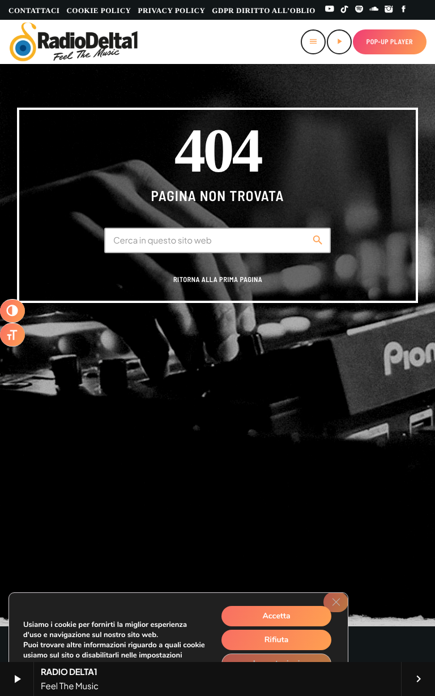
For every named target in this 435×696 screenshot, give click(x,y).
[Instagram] (389, 10)
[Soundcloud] (373, 10)
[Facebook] (403, 10)
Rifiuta (277, 639)
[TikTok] (344, 10)
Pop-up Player (389, 42)
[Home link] (73, 42)
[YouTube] (329, 10)
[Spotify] (359, 10)
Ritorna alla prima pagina (217, 280)
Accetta (276, 615)
